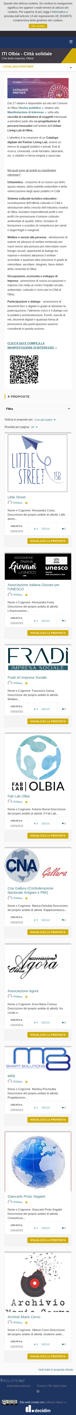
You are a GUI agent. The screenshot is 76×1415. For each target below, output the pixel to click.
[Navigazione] (71, 42)
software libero (55, 1402)
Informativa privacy (18, 1385)
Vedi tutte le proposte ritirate (55, 1369)
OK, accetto (38, 25)
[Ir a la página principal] (7, 42)
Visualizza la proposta (49, 541)
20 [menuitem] (32, 427)
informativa (60, 11)
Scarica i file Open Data (51, 1385)
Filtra (9, 408)
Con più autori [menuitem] (43, 419)
